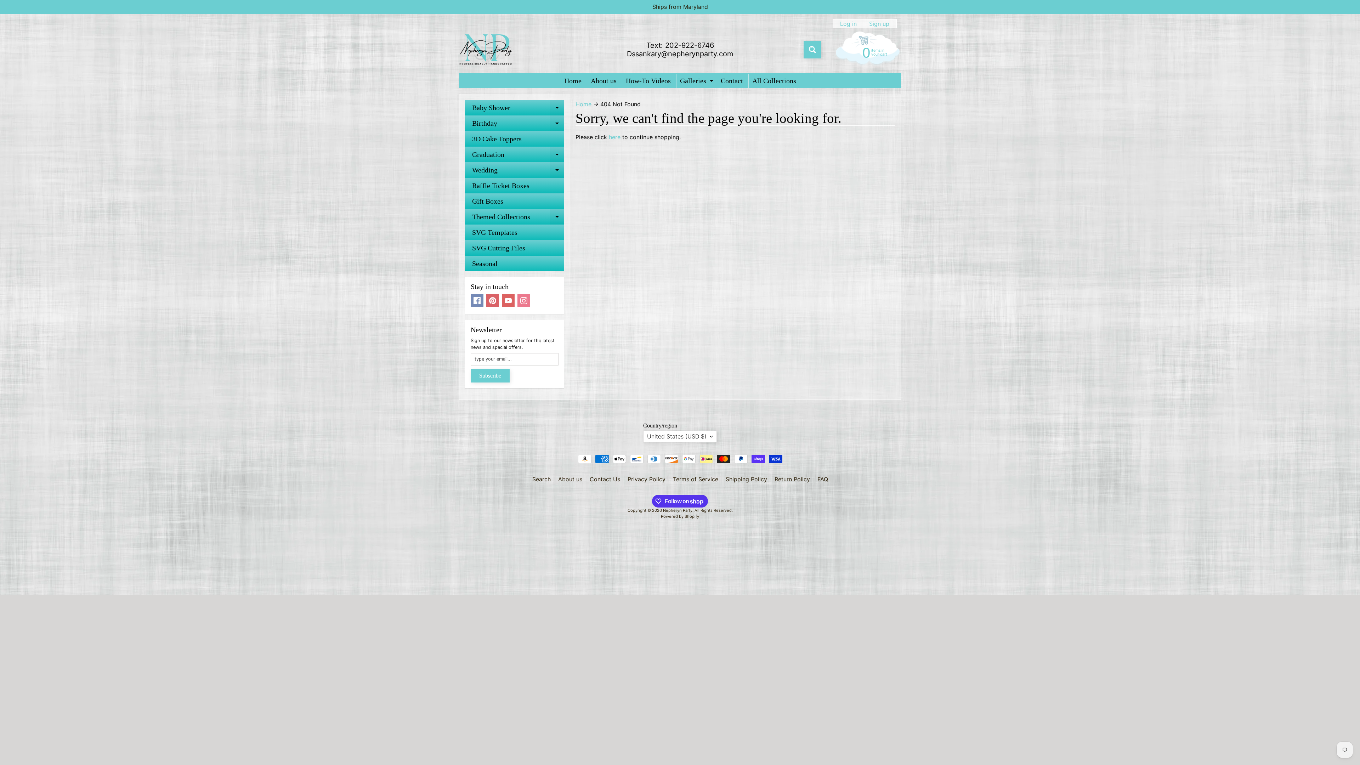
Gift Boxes (487, 201)
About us (604, 81)
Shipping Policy (746, 479)
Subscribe (490, 376)
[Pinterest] (492, 300)
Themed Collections (518, 219)
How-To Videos (648, 81)
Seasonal (485, 263)
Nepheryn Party (677, 510)
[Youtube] (508, 300)
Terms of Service (695, 479)
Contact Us (605, 479)
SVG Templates (494, 232)
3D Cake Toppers (497, 139)
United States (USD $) (677, 436)
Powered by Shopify (680, 516)
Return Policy (792, 479)
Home (573, 81)
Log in (848, 24)
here (614, 137)
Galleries (697, 82)
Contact (732, 81)
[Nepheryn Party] (485, 49)
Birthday (518, 125)
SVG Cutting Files (498, 248)
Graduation (518, 156)
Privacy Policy (646, 479)
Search (541, 479)
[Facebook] (477, 300)
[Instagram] (523, 300)
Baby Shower (518, 109)
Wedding (518, 172)
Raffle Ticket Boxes (500, 185)
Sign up (879, 24)
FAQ (822, 479)
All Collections (774, 81)
